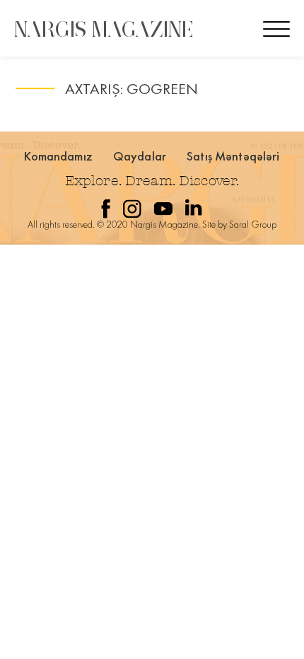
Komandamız (58, 156)
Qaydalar (139, 156)
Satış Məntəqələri (233, 156)
